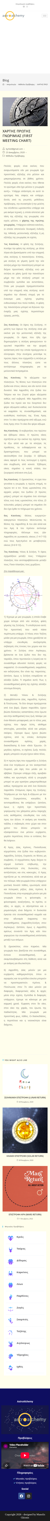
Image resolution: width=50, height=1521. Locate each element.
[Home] (3, 84)
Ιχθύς (20, 1366)
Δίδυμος (22, 1260)
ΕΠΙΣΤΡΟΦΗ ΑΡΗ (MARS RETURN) (25, 1214)
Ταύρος (21, 1248)
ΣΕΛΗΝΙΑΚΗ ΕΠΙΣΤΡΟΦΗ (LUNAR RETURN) (25, 1097)
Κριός (20, 1236)
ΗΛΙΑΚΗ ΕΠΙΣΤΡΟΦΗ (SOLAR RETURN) (25, 1156)
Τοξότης (21, 1331)
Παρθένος (23, 1295)
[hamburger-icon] (45, 16)
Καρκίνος (22, 1272)
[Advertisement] (25, 47)
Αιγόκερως (23, 1343)
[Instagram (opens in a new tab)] (27, 6)
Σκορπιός (22, 1319)
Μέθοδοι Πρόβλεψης (15, 156)
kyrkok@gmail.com (14, 149)
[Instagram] (28, 1496)
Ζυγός (20, 1307)
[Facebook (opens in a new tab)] (24, 6)
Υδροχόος (23, 1354)
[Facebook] (21, 1496)
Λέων (20, 1284)
